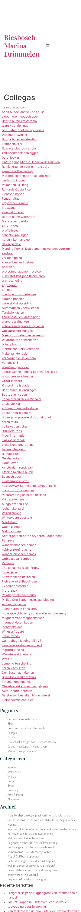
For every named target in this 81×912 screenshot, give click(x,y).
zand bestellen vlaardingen (21, 317)
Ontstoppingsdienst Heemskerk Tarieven (31, 162)
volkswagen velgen (15, 426)
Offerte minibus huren (17, 472)
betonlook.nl (11, 157)
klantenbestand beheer (18, 262)
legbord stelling (13, 650)
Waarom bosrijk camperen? (23, 751)
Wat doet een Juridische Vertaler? (26, 838)
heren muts (10, 422)
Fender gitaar (11, 198)
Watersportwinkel (14, 135)
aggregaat (9, 285)
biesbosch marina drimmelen (22, 45)
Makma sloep (11, 531)
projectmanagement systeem (22, 271)
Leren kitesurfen (13, 668)
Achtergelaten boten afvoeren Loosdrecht (32, 536)
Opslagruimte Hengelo (18, 331)
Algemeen (13, 799)
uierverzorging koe (15, 321)
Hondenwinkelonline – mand (22, 645)
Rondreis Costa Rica (16, 189)
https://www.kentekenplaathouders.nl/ (29, 486)
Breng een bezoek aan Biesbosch (26, 728)
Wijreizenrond (11, 513)
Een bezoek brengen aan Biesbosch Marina (32, 742)
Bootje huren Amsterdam (19, 139)
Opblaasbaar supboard (18, 558)
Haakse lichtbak (13, 440)
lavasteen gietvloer (15, 367)
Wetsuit (7, 659)
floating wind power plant (20, 148)
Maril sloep (10, 522)
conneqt (8, 290)
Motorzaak (9, 590)
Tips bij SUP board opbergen (24, 856)
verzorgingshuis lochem (19, 358)
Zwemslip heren (13, 212)
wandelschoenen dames (19, 545)
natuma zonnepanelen (17, 682)
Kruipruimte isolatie (15, 385)
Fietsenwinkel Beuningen (19, 581)
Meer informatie (13, 435)
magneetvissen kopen (17, 622)
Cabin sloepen (12, 527)
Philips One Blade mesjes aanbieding (28, 599)
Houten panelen (13, 299)
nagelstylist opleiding (17, 303)
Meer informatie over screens (23, 335)
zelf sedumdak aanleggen (20, 153)
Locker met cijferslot (16, 413)
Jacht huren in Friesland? (19, 609)
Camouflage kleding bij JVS (21, 641)
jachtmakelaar (12, 627)
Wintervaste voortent (17, 517)
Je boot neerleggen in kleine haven (27, 746)
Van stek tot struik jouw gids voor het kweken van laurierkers (42, 829)
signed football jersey (17, 171)
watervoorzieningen (16, 125)
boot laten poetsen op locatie (23, 130)
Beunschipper (11, 476)
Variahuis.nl (10, 362)
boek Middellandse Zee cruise (23, 112)
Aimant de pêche (14, 604)
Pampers (8, 540)
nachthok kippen (14, 180)
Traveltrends (11, 636)
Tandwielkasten (13, 312)
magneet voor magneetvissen (23, 618)
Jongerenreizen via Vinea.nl (21, 399)
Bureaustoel (10, 454)
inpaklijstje (9, 572)
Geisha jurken (11, 458)
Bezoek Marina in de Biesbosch (25, 719)
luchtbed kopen (13, 194)
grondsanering (12, 280)
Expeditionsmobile (15, 586)
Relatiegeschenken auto (19, 595)
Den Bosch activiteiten (18, 672)
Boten (11, 785)
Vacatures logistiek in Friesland (24, 495)
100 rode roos (12, 431)
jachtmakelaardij (13, 508)
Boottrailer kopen (14, 394)
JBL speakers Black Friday (20, 568)
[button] (47, 46)
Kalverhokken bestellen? (19, 577)
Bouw (11, 781)
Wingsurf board (13, 631)
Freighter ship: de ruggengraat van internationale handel (39, 815)
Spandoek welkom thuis (19, 677)
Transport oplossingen (18, 490)
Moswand (9, 207)
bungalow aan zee (15, 504)
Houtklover (10, 463)
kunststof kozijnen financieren (23, 276)
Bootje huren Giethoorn (18, 217)
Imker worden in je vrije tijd (23, 874)
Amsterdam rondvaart (17, 467)
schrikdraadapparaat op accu (23, 326)
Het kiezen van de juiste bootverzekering (30, 833)
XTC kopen (10, 226)
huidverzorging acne (16, 549)
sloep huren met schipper (20, 116)
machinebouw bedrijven (19, 294)
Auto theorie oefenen (17, 691)
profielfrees (10, 230)
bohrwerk (8, 267)
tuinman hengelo (13, 449)
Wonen (12, 767)
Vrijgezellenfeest (14, 499)
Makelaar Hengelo (15, 353)
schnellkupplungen (15, 235)
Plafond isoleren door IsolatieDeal (26, 176)
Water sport (14, 772)
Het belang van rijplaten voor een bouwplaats (33, 847)
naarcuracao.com (14, 107)
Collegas (12, 733)
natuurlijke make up (16, 239)
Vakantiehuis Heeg (15, 185)
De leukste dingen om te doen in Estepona (31, 861)
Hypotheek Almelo (15, 203)
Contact (12, 737)
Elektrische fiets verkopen (20, 349)
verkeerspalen (12, 258)
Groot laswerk (12, 381)
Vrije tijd (12, 776)
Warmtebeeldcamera (16, 654)
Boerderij (13, 790)
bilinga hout (10, 344)
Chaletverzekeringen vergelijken (25, 686)
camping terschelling (16, 663)
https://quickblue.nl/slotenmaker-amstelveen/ (34, 613)
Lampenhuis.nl (12, 144)
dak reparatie (11, 244)
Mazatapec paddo (15, 221)
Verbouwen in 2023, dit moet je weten (29, 852)
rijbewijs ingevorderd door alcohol (26, 417)
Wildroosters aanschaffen (20, 340)
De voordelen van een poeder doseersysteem (33, 870)
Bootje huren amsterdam (19, 121)
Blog (10, 723)
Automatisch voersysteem (20, 308)
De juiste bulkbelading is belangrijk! (27, 879)
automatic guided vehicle (20, 408)
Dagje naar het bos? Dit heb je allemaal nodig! (33, 843)
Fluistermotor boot (15, 481)
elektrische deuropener (18, 445)
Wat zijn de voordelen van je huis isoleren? (31, 865)
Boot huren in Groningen (19, 390)
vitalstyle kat (11, 403)
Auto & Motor (15, 795)
